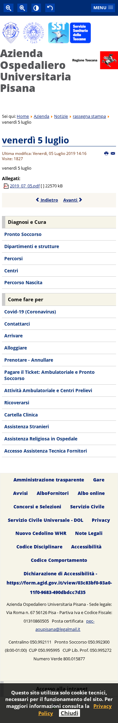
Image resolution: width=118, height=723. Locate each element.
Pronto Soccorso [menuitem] (23, 234)
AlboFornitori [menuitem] (53, 493)
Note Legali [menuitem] (89, 533)
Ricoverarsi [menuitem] (16, 402)
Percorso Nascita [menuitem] (23, 282)
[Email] (113, 154)
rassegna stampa (89, 116)
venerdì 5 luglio (35, 140)
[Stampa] (106, 154)
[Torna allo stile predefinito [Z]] (50, 8)
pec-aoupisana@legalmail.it (64, 625)
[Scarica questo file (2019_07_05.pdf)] (6, 186)
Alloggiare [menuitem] (15, 348)
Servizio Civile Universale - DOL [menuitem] (45, 520)
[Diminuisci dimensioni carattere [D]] (8, 8)
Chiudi (69, 713)
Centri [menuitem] (11, 270)
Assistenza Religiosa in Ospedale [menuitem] (40, 439)
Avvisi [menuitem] (20, 493)
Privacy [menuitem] (101, 520)
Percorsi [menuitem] (13, 258)
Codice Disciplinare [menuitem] (39, 547)
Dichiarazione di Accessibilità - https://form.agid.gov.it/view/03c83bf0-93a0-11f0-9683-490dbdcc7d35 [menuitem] (59, 582)
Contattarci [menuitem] (17, 324)
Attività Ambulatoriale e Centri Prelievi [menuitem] (48, 390)
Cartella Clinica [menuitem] (21, 415)
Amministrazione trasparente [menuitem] (48, 480)
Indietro (49, 200)
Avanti (70, 200)
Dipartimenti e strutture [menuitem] (31, 246)
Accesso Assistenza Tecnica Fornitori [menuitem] (45, 451)
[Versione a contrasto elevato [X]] (36, 8)
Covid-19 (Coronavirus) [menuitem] (30, 311)
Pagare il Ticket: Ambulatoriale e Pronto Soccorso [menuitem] (49, 375)
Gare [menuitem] (99, 480)
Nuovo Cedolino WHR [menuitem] (40, 533)
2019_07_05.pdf (25, 186)
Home (23, 116)
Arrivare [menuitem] (13, 335)
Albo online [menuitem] (91, 493)
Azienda (41, 116)
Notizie (61, 116)
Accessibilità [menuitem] (86, 547)
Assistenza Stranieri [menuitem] (26, 426)
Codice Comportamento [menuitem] (59, 560)
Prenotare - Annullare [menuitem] (28, 360)
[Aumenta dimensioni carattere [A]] (22, 8)
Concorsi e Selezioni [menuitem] (37, 506)
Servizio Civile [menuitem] (87, 506)
